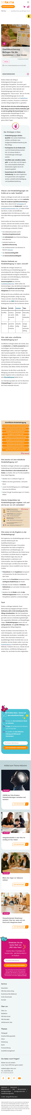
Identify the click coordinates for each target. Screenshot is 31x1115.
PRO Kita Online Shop (7, 991)
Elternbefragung (9, 377)
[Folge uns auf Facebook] (3, 1078)
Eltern (3, 1039)
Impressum (4, 1087)
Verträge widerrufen (19, 1091)
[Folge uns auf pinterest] (14, 1078)
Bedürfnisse (24, 98)
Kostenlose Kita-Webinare (9, 994)
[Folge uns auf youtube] (19, 1078)
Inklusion (10, 250)
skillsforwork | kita (6, 1022)
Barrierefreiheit (22, 1089)
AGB (13, 1089)
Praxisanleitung (5, 1048)
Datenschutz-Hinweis (22, 975)
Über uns (4, 1011)
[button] (29, 16)
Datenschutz (13, 1087)
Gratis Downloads (6, 997)
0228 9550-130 (8, 1071)
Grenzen (18, 308)
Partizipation (20, 204)
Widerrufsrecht (5, 1089)
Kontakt (3, 1000)
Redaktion (4, 1013)
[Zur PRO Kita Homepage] (15, 2)
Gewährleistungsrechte (7, 1093)
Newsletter (4, 988)
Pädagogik (4, 1033)
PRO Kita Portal (5, 1016)
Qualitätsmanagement (8, 1051)
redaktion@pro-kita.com (8, 1068)
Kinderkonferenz (6, 644)
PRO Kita (3, 11)
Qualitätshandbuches (7, 284)
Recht (3, 1045)
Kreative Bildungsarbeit (8, 1036)
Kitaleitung (4, 1042)
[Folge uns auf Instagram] (9, 1078)
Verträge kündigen (6, 1091)
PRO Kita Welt (5, 1019)
